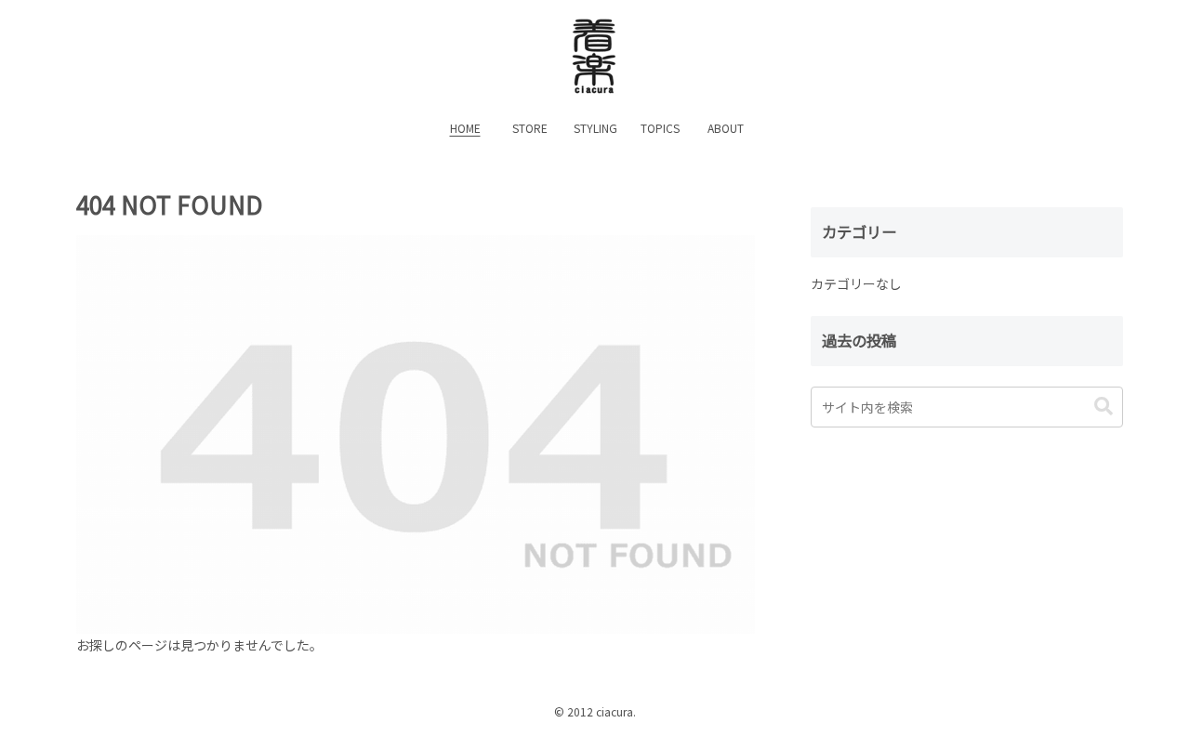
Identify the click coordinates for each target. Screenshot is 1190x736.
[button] (1103, 406)
